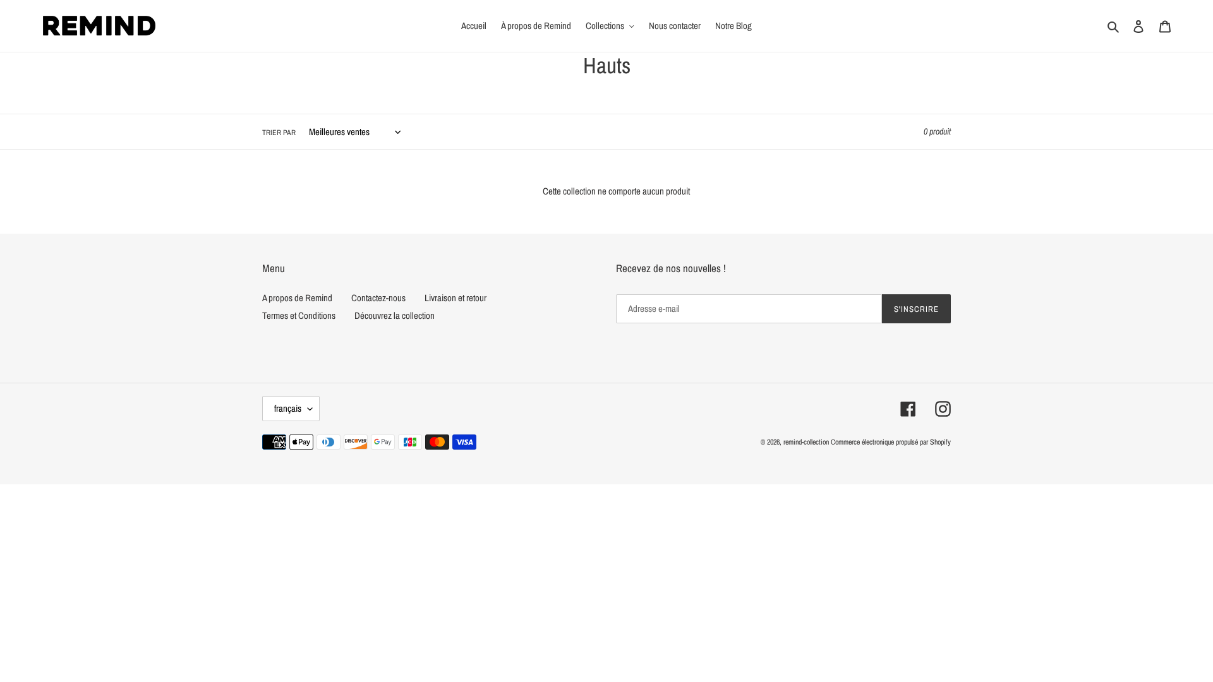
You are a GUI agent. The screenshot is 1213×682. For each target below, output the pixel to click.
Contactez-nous (378, 297)
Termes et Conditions (298, 315)
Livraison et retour (455, 297)
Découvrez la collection (394, 315)
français (287, 408)
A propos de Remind (297, 297)
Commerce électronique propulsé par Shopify (891, 442)
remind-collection (806, 442)
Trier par (279, 133)
